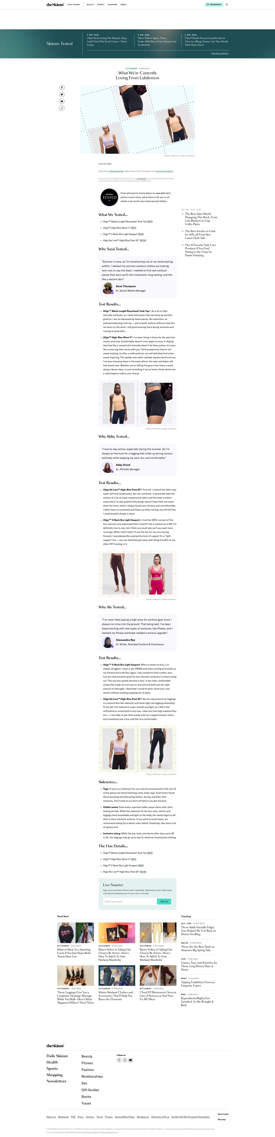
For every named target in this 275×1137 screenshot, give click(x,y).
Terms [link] (99, 1116)
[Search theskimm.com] (226, 4)
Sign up (164, 901)
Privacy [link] (109, 1116)
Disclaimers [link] (143, 1116)
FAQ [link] (73, 1116)
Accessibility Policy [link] (125, 1116)
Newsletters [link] (56, 1081)
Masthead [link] (63, 1116)
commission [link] (141, 178)
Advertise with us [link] (160, 1116)
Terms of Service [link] (107, 1132)
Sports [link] (101, 5)
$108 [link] (143, 240)
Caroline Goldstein (164, 171)
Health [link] (90, 5)
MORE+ (124, 5)
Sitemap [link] (222, 1119)
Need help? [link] (223, 1114)
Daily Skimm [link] (74, 5)
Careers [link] (90, 1116)
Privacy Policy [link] (92, 1132)
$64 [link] (134, 227)
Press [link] (81, 1116)
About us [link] (51, 1116)
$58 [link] (150, 221)
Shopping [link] (112, 5)
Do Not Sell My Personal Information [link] (191, 1116)
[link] (55, 4)
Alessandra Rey (117, 171)
